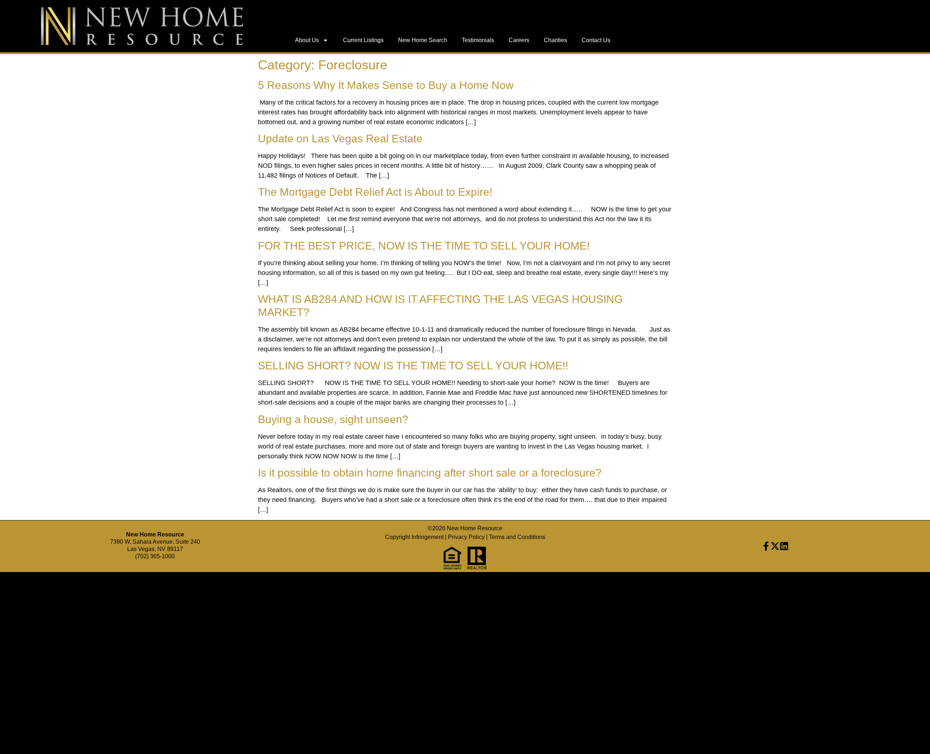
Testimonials (478, 40)
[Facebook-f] (766, 546)
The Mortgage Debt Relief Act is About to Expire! (375, 192)
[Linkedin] (784, 546)
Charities (555, 40)
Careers (519, 40)
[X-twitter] (775, 546)
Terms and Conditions (517, 537)
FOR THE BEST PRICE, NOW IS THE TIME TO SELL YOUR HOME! (424, 246)
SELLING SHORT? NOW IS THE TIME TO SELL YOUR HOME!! (413, 366)
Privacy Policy (466, 537)
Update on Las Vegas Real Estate (340, 139)
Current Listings (363, 40)
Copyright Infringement (414, 537)
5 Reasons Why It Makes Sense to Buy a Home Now (386, 85)
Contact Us (596, 40)
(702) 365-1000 (155, 556)
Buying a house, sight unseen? (333, 419)
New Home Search (422, 40)
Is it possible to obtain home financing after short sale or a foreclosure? (430, 473)
